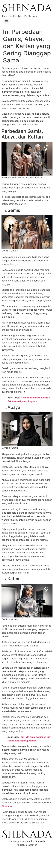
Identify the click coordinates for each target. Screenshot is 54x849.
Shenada (7, 806)
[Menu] (6, 21)
